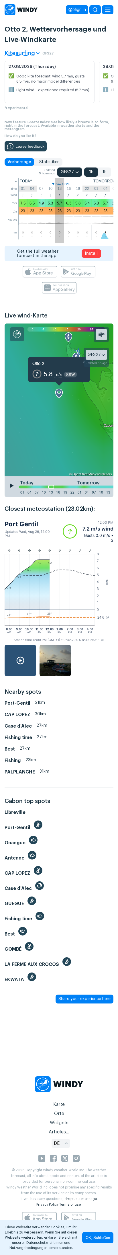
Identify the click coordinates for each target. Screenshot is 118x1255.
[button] (88, 531)
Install (91, 254)
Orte (59, 1113)
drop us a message (80, 1199)
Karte (59, 1104)
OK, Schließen (98, 1237)
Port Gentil (21, 524)
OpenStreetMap (83, 473)
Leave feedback (29, 146)
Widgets (59, 1122)
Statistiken (49, 162)
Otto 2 (38, 363)
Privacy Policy (47, 1204)
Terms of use (70, 1204)
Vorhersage (19, 162)
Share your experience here (84, 999)
